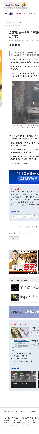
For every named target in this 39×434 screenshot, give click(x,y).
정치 (30, 13)
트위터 (16, 45)
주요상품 (14, 411)
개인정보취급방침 (34, 411)
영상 (17, 13)
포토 (25, 13)
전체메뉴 (6, 13)
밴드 (19, 45)
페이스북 (13, 45)
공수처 (27, 216)
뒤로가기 (14, 238)
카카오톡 (10, 45)
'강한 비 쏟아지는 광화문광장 (21, 383)
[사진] (20, 332)
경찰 (34, 216)
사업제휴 (23, 411)
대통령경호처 (17, 216)
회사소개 (6, 411)
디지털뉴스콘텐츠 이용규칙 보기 (21, 233)
